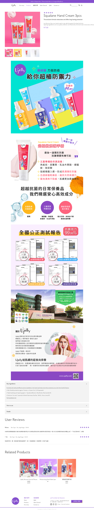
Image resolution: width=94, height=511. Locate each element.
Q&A (50, 5)
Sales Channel (43, 5)
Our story (21, 5)
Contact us (56, 5)
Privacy (59, 504)
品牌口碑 (35, 5)
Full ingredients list (11, 398)
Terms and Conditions (65, 504)
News (25, 500)
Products (28, 5)
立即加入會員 (76, 501)
